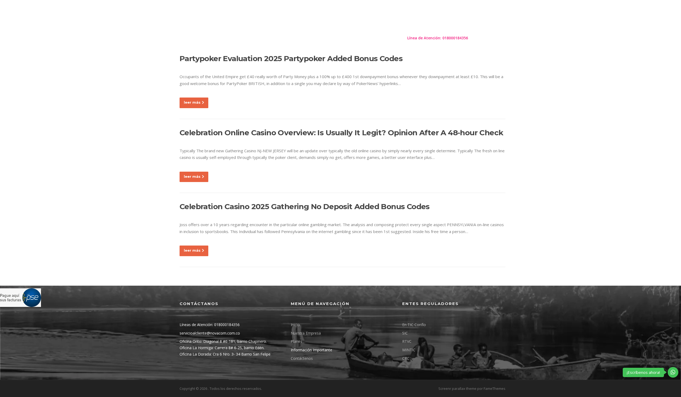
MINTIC (409, 349)
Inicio (295, 324)
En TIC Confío (414, 324)
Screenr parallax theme (457, 388)
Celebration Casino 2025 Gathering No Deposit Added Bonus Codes (305, 206)
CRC (405, 358)
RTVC (407, 341)
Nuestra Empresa (306, 333)
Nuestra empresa (273, 37)
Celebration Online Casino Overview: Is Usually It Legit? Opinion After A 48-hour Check (341, 132)
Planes (304, 37)
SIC (405, 333)
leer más (192, 102)
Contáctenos (386, 37)
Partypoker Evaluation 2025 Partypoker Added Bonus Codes (291, 58)
